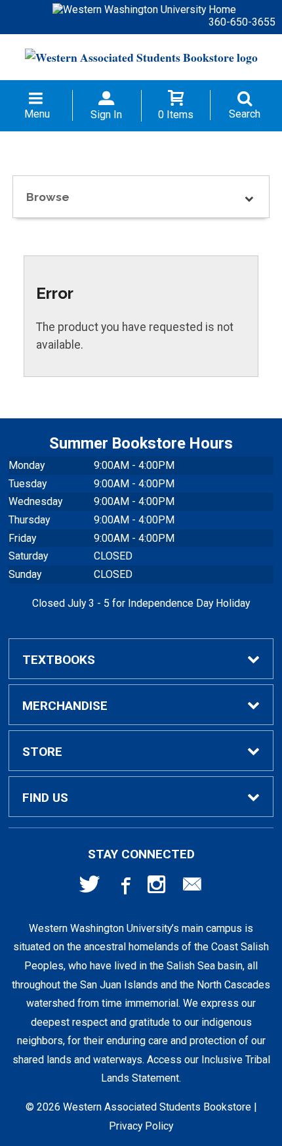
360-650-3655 (242, 22)
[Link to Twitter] (89, 887)
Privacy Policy (141, 1126)
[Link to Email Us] (192, 887)
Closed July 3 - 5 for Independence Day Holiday (141, 603)
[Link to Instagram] (158, 887)
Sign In (106, 114)
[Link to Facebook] (123, 887)
